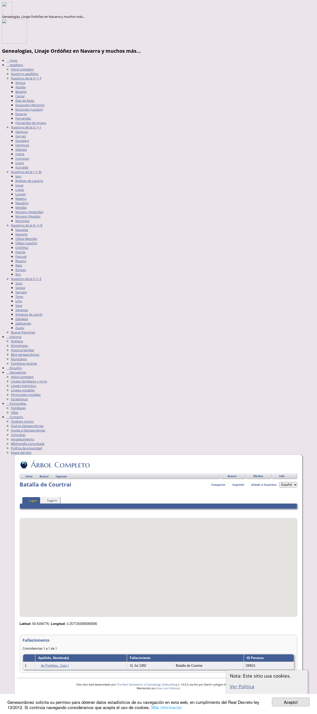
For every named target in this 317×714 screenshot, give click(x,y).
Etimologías (19, 345)
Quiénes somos (22, 421)
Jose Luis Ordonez (168, 688)
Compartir (218, 484)
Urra (18, 301)
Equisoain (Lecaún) (29, 109)
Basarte (20, 91)
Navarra (21, 234)
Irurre (19, 163)
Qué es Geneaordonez (27, 426)
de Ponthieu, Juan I (55, 665)
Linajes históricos (23, 385)
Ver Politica (242, 686)
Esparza (21, 114)
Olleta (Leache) (26, 243)
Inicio (13, 60)
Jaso (18, 176)
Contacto (16, 417)
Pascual (20, 256)
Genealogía (17, 372)
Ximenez (21, 310)
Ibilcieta (21, 149)
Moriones (22, 221)
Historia (15, 336)
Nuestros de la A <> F (26, 78)
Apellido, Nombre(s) (54, 658)
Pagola (20, 252)
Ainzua (20, 82)
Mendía (20, 207)
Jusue (19, 185)
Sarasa (20, 287)
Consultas (18, 435)
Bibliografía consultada (27, 443)
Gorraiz (20, 136)
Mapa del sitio (21, 452)
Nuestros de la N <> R (26, 225)
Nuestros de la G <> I (26, 127)
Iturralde (21, 167)
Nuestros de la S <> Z (26, 279)
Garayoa (21, 131)
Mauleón (21, 203)
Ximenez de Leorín (29, 314)
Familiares (18, 408)
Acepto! (291, 702)
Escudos (15, 368)
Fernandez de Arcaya (30, 123)
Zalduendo (23, 323)
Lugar (33, 500)
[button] (158, 564)
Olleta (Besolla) (26, 238)
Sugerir (52, 500)
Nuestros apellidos (24, 74)
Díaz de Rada (24, 100)
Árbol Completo (60, 465)
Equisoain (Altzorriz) (30, 105)
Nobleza (17, 341)
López (19, 189)
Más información (166, 707)
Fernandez (23, 118)
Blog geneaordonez (25, 354)
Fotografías (17, 403)
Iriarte (19, 154)
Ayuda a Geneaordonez (28, 430)
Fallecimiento (141, 658)
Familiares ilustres (24, 363)
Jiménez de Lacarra (29, 180)
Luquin (20, 194)
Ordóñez (21, 247)
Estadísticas (19, 399)
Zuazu (19, 328)
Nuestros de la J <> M (26, 172)
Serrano (21, 292)
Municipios (19, 359)
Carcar (20, 96)
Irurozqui (22, 158)
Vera (18, 305)
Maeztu (20, 198)
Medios (258, 476)
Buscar (232, 476)
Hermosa (22, 145)
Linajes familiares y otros (29, 381)
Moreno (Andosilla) (29, 212)
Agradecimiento (22, 439)
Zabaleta (21, 319)
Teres (19, 296)
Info (282, 476)
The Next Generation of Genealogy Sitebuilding (147, 684)
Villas (14, 412)
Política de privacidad (26, 448)
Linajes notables (23, 390)
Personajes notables (26, 394)
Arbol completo (22, 69)
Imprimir (238, 484)
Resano (20, 261)
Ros (18, 274)
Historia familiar (22, 350)
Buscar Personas (23, 332)
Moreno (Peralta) (27, 216)
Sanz (18, 283)
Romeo (20, 270)
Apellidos (16, 65)
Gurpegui (22, 140)
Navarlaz (21, 230)
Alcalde (20, 87)
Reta (18, 265)
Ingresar (61, 476)
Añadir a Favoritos (263, 484)
